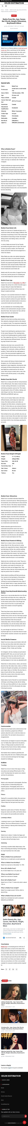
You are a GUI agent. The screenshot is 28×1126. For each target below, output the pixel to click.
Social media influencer (6, 1096)
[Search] (2, 6)
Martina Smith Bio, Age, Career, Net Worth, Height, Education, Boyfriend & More (12, 1053)
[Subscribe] (26, 1116)
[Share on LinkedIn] (13, 969)
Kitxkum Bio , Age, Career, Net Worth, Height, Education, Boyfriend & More (12, 1028)
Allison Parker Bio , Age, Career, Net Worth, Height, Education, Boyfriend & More (12, 1003)
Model (6, 9)
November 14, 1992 (19, 283)
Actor (2, 1100)
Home (2, 9)
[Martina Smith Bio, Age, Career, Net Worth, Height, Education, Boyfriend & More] (14, 1041)
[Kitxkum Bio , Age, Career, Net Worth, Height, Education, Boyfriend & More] (14, 1017)
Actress (5, 980)
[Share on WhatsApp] (16, 969)
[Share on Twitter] (6, 969)
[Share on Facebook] (9, 969)
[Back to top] (24, 1122)
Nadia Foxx (4, 946)
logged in (10, 1068)
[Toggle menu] (5, 6)
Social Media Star (5, 1104)
